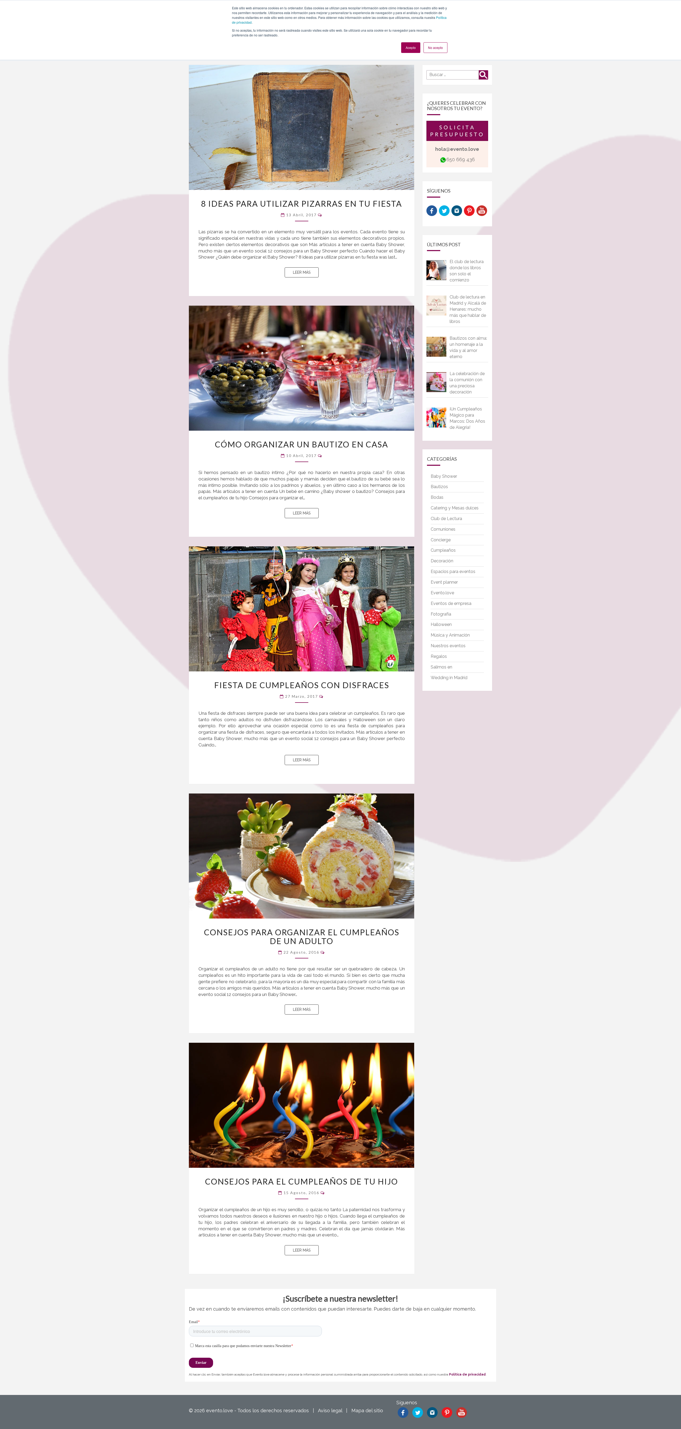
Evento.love (442, 592)
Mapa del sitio (367, 1410)
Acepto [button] (411, 47)
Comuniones (443, 529)
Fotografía (441, 614)
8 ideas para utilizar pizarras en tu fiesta (301, 203)
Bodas (437, 497)
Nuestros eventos (448, 645)
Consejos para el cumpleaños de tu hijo (301, 1181)
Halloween (441, 624)
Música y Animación (450, 635)
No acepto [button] (435, 47)
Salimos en (441, 667)
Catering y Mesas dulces (455, 507)
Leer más (306, 272)
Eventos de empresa (451, 603)
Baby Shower (444, 476)
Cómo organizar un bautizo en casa (301, 444)
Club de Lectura (446, 518)
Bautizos (439, 486)
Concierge (441, 539)
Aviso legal (330, 1410)
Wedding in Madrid (449, 677)
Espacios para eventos (453, 571)
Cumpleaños (443, 550)
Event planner (444, 582)
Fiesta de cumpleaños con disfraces (301, 685)
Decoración (442, 560)
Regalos (439, 656)
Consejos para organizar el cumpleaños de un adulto (301, 936)
